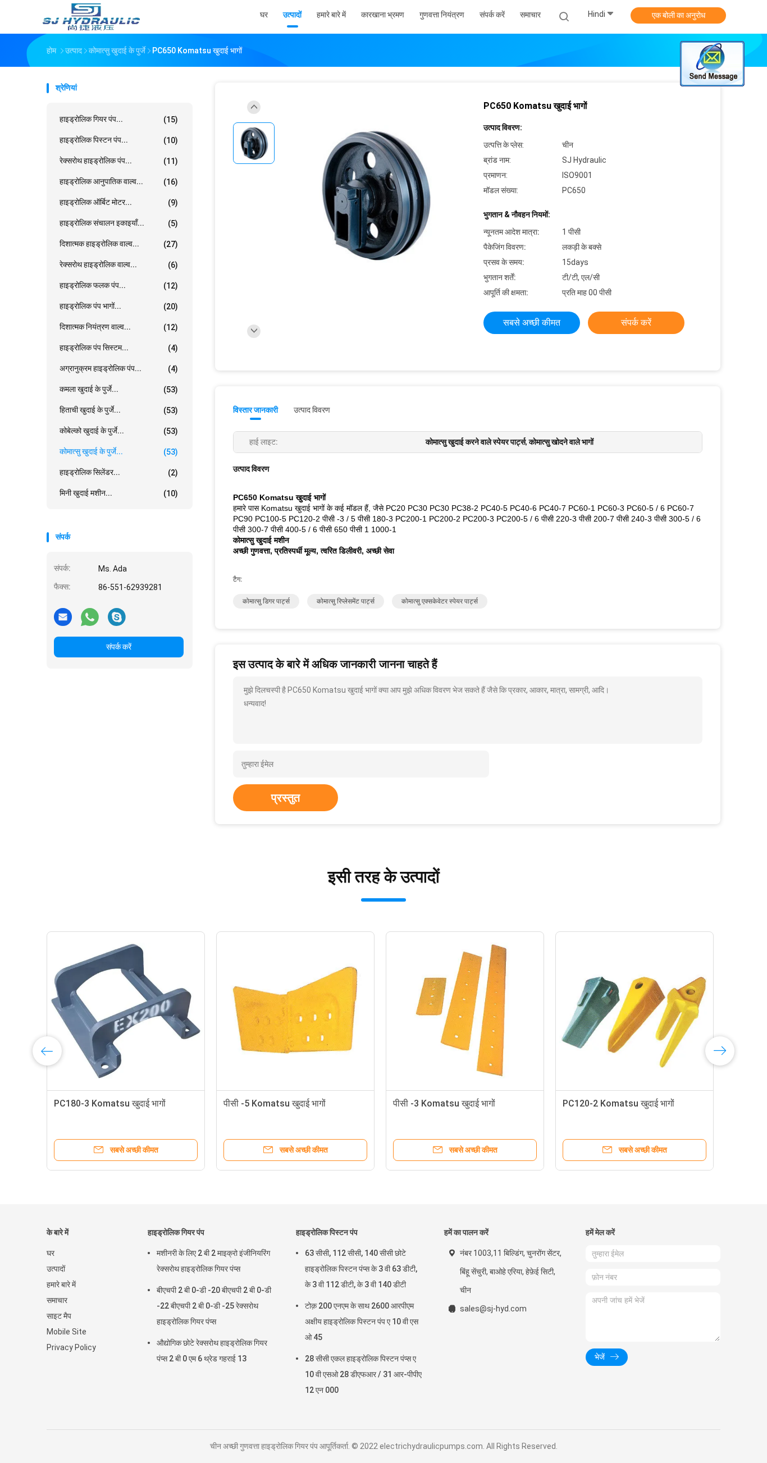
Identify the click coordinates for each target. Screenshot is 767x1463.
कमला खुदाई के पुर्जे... (119, 389)
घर (50, 1253)
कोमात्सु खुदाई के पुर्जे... (119, 451)
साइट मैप (59, 1315)
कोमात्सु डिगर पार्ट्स (266, 601)
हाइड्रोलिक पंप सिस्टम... (119, 348)
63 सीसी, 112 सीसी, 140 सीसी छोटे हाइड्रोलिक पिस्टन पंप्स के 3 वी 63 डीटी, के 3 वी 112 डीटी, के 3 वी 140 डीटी (361, 1269)
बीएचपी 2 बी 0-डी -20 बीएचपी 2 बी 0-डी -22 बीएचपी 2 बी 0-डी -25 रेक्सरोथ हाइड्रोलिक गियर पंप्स (214, 1306)
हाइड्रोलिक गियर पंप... (119, 119)
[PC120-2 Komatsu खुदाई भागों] (634, 1010)
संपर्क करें (118, 646)
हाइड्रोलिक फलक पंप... (119, 285)
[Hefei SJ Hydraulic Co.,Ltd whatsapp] (90, 616)
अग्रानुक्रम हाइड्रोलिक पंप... (119, 368)
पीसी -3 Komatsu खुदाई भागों (444, 1103)
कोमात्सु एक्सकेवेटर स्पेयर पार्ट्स (439, 601)
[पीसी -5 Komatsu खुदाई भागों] (295, 1010)
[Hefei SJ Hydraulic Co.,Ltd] (90, 16)
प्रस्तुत (285, 797)
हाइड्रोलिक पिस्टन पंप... (119, 140)
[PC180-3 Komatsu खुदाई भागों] (125, 1010)
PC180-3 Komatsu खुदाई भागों (110, 1103)
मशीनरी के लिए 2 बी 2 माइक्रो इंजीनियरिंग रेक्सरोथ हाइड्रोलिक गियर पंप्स (213, 1261)
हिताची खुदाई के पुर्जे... (119, 410)
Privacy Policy (71, 1347)
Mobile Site (66, 1331)
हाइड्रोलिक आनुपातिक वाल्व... (119, 181)
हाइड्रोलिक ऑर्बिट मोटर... (119, 202)
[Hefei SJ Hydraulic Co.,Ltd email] (63, 616)
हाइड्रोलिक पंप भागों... (119, 306)
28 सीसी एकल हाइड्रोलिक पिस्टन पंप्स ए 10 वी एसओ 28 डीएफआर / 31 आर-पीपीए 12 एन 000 (363, 1374)
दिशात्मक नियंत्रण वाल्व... (119, 327)
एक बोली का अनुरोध (678, 15)
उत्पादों (56, 1268)
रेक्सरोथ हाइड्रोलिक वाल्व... (119, 264)
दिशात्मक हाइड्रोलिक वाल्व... (119, 244)
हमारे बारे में (61, 1284)
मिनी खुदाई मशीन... (119, 493)
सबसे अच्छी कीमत (531, 322)
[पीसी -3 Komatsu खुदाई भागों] (465, 1010)
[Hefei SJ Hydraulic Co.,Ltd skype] (117, 616)
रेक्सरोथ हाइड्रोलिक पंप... (119, 161)
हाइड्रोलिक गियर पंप (176, 1232)
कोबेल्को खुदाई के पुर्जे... (119, 431)
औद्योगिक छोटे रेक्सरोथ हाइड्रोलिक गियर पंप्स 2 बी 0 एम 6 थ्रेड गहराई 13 (212, 1350)
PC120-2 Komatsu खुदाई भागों (618, 1103)
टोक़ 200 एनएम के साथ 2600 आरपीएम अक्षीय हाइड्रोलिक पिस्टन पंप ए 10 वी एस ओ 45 (361, 1321)
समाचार (57, 1300)
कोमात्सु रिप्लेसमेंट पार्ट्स (346, 601)
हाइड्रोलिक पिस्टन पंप (327, 1232)
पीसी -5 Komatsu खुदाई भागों (274, 1103)
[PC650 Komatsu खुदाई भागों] (374, 195)
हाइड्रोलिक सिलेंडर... (119, 472)
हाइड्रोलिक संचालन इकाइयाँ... (119, 223)
